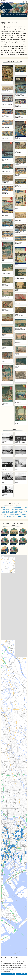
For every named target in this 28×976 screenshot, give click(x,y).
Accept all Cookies (22, 973)
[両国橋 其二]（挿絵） (7, 514)
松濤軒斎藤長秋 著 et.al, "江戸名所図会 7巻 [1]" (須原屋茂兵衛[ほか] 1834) (14, 508)
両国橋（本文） (5, 507)
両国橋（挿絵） (5, 511)
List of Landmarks (22, 14)
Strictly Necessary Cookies (8, 973)
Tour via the (8, 14)
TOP (3, 14)
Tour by (15, 14)
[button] (3, 858)
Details (15, 969)
